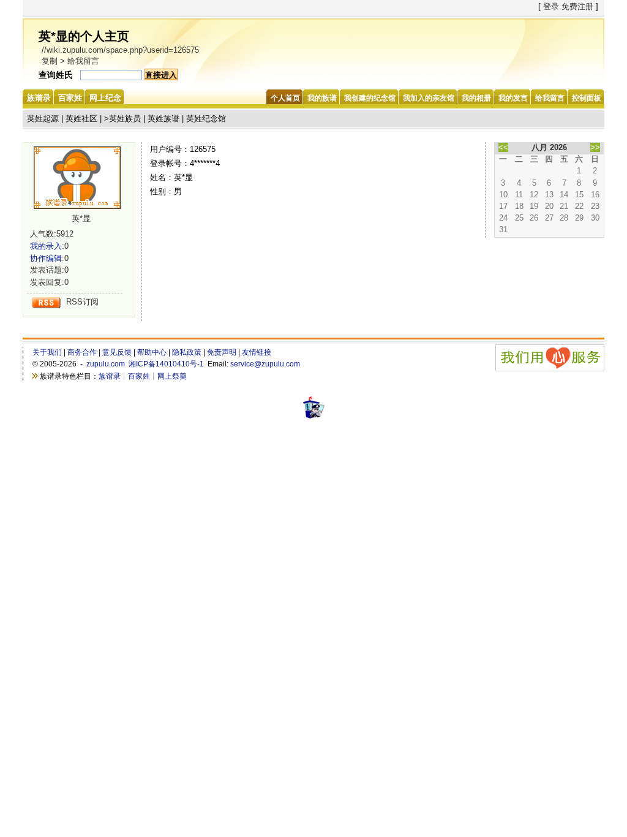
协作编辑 (46, 258)
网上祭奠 (172, 376)
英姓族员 (125, 118)
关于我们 (47, 352)
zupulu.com (105, 364)
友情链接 (256, 352)
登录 (551, 6)
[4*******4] (81, 177)
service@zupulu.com (265, 364)
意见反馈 (117, 352)
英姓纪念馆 (206, 118)
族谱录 (110, 376)
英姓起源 (43, 118)
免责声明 (221, 352)
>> (595, 147)
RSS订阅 (82, 301)
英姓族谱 (163, 118)
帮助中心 (152, 352)
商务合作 (82, 352)
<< (503, 147)
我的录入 (46, 246)
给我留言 (83, 61)
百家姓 (139, 376)
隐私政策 (186, 352)
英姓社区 (81, 118)
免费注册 (577, 6)
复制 (50, 61)
